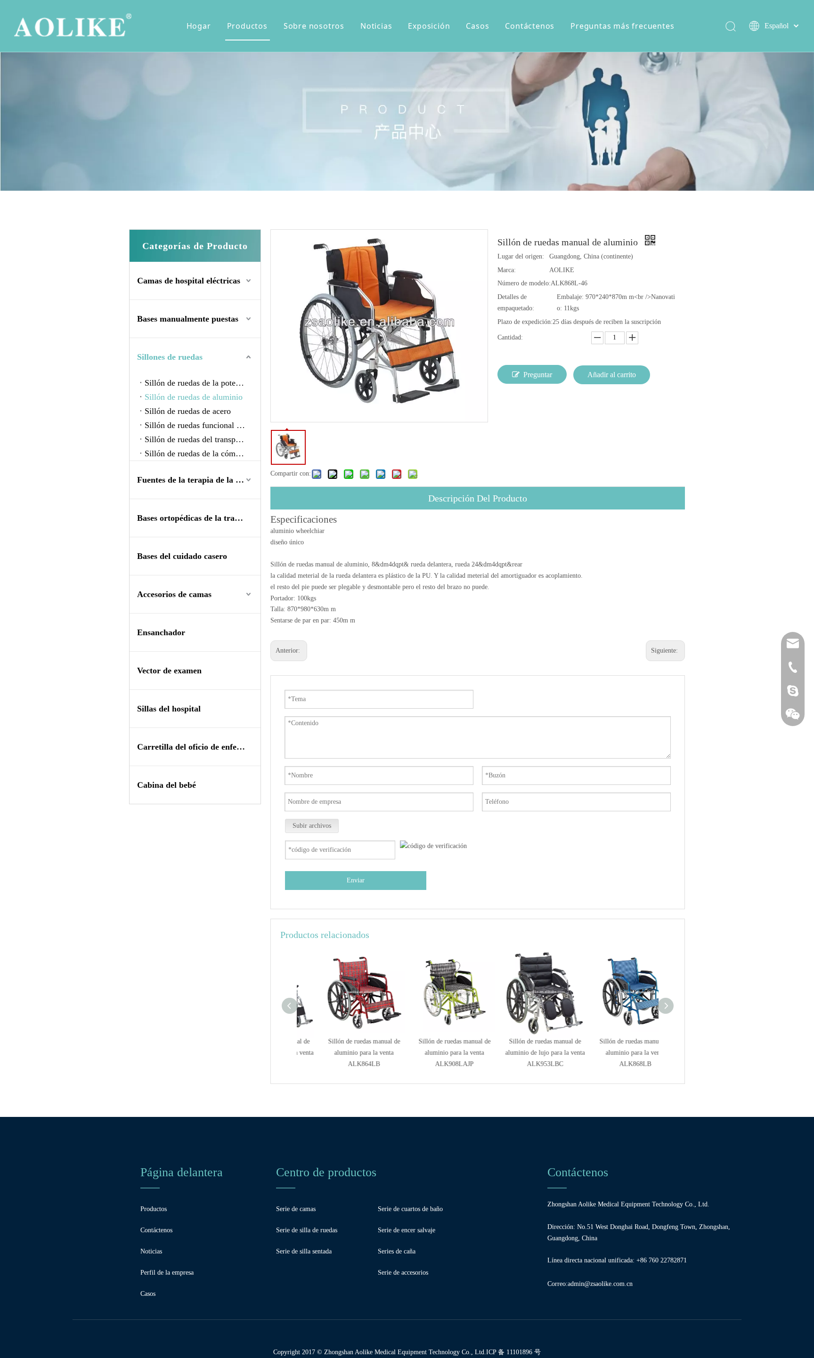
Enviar (356, 880)
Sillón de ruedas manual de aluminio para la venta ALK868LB (614, 1052)
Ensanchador (161, 632)
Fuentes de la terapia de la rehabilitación (198, 480)
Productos (247, 26)
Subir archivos (312, 825)
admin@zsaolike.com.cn (600, 1283)
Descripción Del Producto (477, 498)
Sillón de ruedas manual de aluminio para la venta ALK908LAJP (433, 1052)
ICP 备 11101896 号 (513, 1352)
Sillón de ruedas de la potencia (197, 383)
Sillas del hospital (169, 708)
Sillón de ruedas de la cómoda (196, 453)
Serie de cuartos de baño (410, 1208)
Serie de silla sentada (304, 1251)
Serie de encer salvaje (406, 1230)
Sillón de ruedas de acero (188, 411)
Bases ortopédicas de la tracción (195, 518)
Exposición (429, 26)
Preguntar (537, 375)
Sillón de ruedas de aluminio (194, 397)
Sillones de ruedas (170, 357)
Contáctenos (529, 26)
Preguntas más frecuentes (622, 26)
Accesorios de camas (174, 594)
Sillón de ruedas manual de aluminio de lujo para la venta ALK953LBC (523, 1052)
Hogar (199, 26)
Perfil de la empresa (167, 1272)
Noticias (376, 26)
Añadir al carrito (611, 375)
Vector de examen (169, 670)
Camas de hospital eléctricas (188, 280)
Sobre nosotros (314, 26)
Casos (477, 26)
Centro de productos (326, 1172)
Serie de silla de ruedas (306, 1230)
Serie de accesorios (403, 1272)
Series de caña (396, 1251)
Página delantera (181, 1172)
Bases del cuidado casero (182, 556)
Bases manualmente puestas (187, 318)
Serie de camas (296, 1208)
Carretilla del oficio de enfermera (198, 747)
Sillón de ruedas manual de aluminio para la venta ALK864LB (342, 1052)
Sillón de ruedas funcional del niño (202, 425)
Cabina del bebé (166, 785)
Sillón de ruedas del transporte (197, 439)
